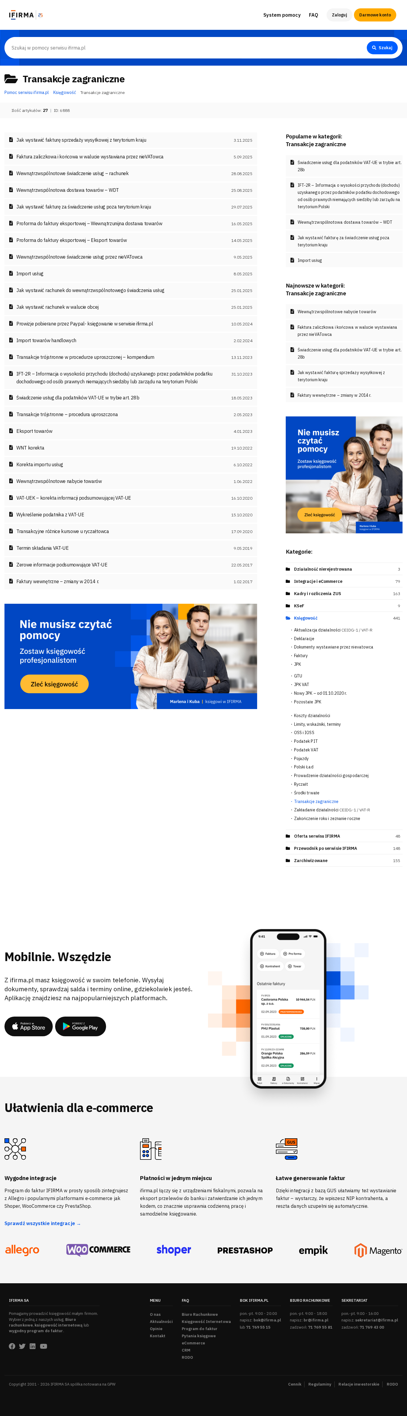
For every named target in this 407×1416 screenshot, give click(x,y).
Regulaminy (319, 1384)
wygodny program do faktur (36, 1330)
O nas (155, 1314)
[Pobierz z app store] (28, 1026)
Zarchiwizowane (310, 860)
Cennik (295, 1384)
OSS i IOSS (304, 732)
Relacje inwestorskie (358, 1384)
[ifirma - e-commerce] (313, 1250)
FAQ (313, 15)
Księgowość (306, 618)
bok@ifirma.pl (267, 1320)
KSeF (299, 606)
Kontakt (158, 1335)
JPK (297, 664)
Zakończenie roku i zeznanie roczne (327, 818)
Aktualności (161, 1321)
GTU (298, 676)
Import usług (310, 260)
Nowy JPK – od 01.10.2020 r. (320, 693)
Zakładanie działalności (332, 810)
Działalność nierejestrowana (323, 569)
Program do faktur (200, 1328)
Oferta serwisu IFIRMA (317, 836)
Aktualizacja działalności (333, 630)
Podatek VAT (306, 750)
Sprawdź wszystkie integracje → (42, 1223)
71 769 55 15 (258, 1327)
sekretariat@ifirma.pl (376, 1320)
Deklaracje (304, 638)
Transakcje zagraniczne (316, 801)
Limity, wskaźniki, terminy (317, 724)
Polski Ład (303, 767)
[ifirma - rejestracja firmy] (98, 1250)
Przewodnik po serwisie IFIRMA (325, 848)
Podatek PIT (306, 741)
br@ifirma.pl (316, 1320)
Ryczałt (301, 784)
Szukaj (385, 47)
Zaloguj (339, 15)
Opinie (156, 1328)
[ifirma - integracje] (22, 1250)
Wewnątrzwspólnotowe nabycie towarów (337, 311)
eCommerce (193, 1343)
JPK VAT (302, 684)
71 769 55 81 (320, 1327)
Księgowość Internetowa (206, 1321)
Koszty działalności (312, 715)
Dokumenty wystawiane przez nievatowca (334, 647)
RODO (187, 1357)
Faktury (301, 655)
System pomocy (281, 15)
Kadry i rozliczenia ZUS (317, 593)
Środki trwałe (306, 793)
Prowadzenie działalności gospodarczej (331, 775)
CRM (186, 1350)
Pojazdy (301, 758)
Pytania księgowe (199, 1335)
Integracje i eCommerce (318, 581)
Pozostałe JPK (307, 702)
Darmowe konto (375, 15)
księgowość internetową (59, 1325)
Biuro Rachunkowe (329, 33)
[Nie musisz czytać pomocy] (130, 656)
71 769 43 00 (372, 1327)
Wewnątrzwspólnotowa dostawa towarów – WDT (345, 222)
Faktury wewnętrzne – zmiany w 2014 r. (335, 395)
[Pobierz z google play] (80, 1026)
